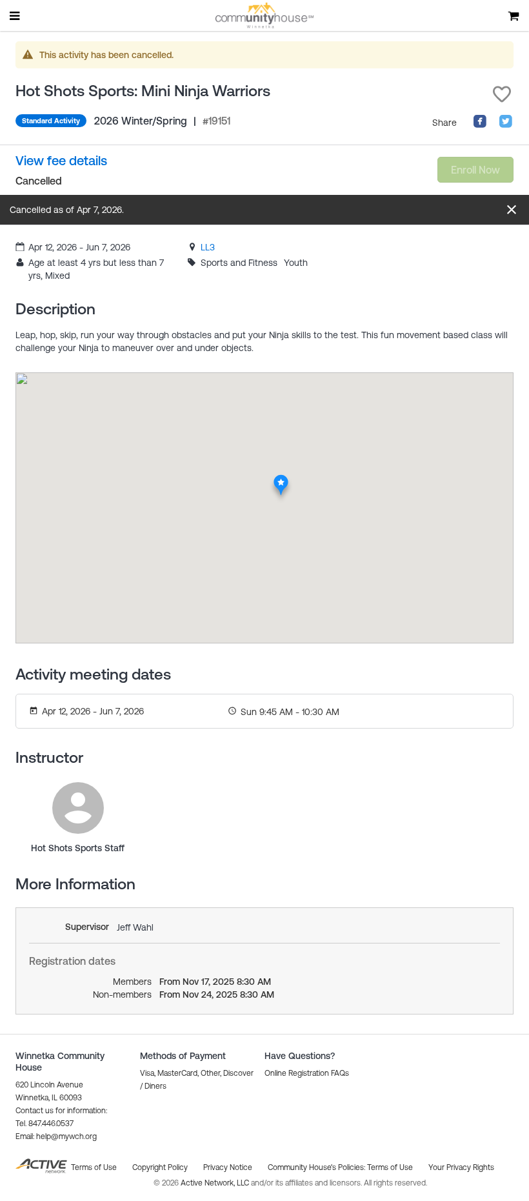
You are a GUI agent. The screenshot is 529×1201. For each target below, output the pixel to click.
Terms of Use (390, 1167)
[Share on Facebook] (480, 125)
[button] (502, 94)
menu (15, 15)
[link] (208, 247)
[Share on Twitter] (506, 125)
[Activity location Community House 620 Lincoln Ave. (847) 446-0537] (281, 478)
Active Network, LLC (216, 1182)
